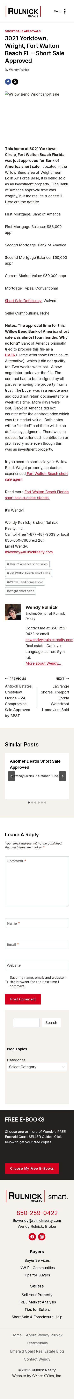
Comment (16, 861)
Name (13, 923)
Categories (16, 1060)
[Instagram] (41, 1236)
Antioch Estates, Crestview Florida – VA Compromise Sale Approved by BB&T (19, 697)
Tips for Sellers (37, 1309)
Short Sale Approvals (23, 31)
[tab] (29, 803)
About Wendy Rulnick (44, 1335)
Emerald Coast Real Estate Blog (37, 1351)
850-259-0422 (37, 1212)
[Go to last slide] (11, 776)
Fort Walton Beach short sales (28, 573)
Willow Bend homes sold (25, 582)
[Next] (62, 776)
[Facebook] (8, 82)
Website (14, 965)
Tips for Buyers (37, 1275)
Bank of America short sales (27, 564)
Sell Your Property (37, 1295)
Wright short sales (20, 591)
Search (51, 1022)
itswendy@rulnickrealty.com (29, 552)
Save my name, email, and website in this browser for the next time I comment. (38, 981)
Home (16, 1335)
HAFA (10, 355)
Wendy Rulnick (19, 69)
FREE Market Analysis (37, 1302)
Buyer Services (37, 1260)
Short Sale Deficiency (23, 301)
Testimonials (37, 1343)
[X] (15, 82)
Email (13, 944)
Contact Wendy (37, 1359)
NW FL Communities (37, 1268)
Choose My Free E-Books (32, 1168)
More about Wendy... (43, 663)
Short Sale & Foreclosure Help (37, 1317)
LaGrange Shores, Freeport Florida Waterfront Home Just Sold (55, 694)
